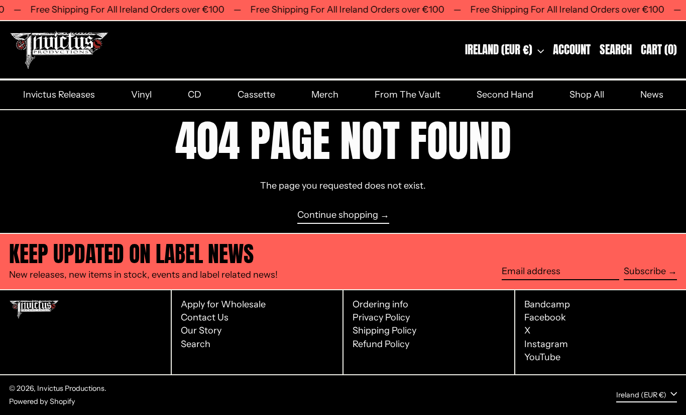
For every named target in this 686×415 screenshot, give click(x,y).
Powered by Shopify (42, 401)
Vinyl (141, 94)
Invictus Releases (59, 94)
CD (194, 94)
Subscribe (645, 271)
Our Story (201, 330)
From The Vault (407, 94)
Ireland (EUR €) (500, 49)
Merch (324, 94)
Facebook (545, 317)
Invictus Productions (70, 388)
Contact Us (204, 317)
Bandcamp (547, 304)
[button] (616, 49)
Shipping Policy (384, 330)
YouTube (542, 357)
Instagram (546, 344)
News (651, 94)
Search (195, 344)
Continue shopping (337, 215)
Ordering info (380, 304)
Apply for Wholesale (223, 304)
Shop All (586, 94)
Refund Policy (381, 344)
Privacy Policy (381, 317)
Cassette (256, 94)
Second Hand (505, 94)
